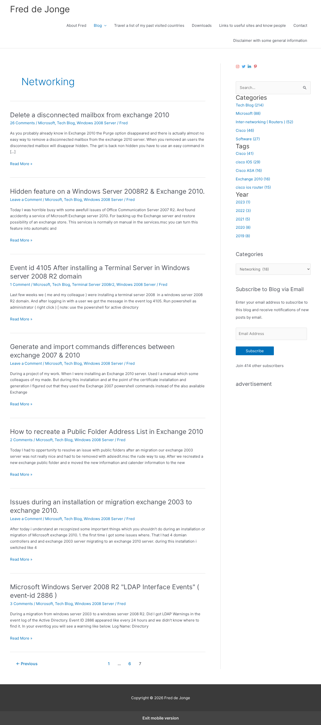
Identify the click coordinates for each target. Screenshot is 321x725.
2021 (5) (243, 219)
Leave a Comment (26, 199)
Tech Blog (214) (250, 105)
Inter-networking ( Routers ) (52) (264, 121)
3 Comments (21, 603)
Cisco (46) (245, 130)
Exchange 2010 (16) (253, 179)
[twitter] (244, 66)
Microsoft (46, 122)
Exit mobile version (160, 717)
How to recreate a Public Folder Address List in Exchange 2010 (106, 431)
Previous (27, 663)
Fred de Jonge (40, 9)
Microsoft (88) (248, 113)
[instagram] (238, 66)
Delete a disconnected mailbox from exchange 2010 (89, 115)
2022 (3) (243, 210)
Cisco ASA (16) (249, 170)
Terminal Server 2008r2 (93, 284)
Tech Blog (66, 122)
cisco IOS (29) (248, 162)
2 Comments (21, 439)
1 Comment (20, 284)
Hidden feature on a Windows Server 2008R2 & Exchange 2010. (107, 191)
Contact (300, 25)
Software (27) (248, 139)
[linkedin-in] (250, 66)
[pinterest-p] (256, 66)
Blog (98, 25)
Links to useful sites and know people (252, 25)
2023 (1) (243, 202)
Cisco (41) (245, 153)
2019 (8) (243, 235)
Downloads (202, 25)
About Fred (76, 25)
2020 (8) (243, 227)
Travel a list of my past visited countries (149, 25)
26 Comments (22, 122)
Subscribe (255, 350)
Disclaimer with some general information (270, 40)
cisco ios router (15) (253, 187)
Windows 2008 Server (96, 122)
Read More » (21, 164)
